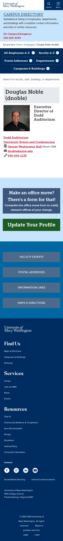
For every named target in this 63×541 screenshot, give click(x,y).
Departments (45, 60)
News (7, 392)
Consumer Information (14, 452)
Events (7, 398)
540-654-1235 (17, 155)
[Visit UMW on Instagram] (17, 472)
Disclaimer (9, 440)
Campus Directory (23, 14)
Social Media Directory (14, 479)
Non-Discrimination (13, 428)
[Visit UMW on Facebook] (7, 472)
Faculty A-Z (47, 53)
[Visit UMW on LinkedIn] (26, 472)
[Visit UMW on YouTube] (35, 472)
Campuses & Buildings (29, 68)
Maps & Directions (31, 302)
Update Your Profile (31, 225)
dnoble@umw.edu (20, 151)
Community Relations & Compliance (21, 422)
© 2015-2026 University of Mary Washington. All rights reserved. (31, 521)
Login (37, 534)
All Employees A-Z (17, 53)
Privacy (7, 434)
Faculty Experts (32, 256)
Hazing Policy (10, 446)
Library (7, 380)
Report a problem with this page (33, 530)
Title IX (7, 416)
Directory (8, 362)
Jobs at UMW (10, 386)
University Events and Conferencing (29, 142)
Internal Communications (43, 479)
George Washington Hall (25, 146)
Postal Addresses (16, 60)
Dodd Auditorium (16, 137)
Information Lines (31, 287)
